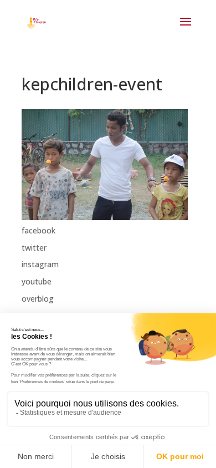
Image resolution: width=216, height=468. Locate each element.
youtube (37, 281)
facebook (38, 230)
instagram (40, 264)
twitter (34, 247)
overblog (38, 298)
